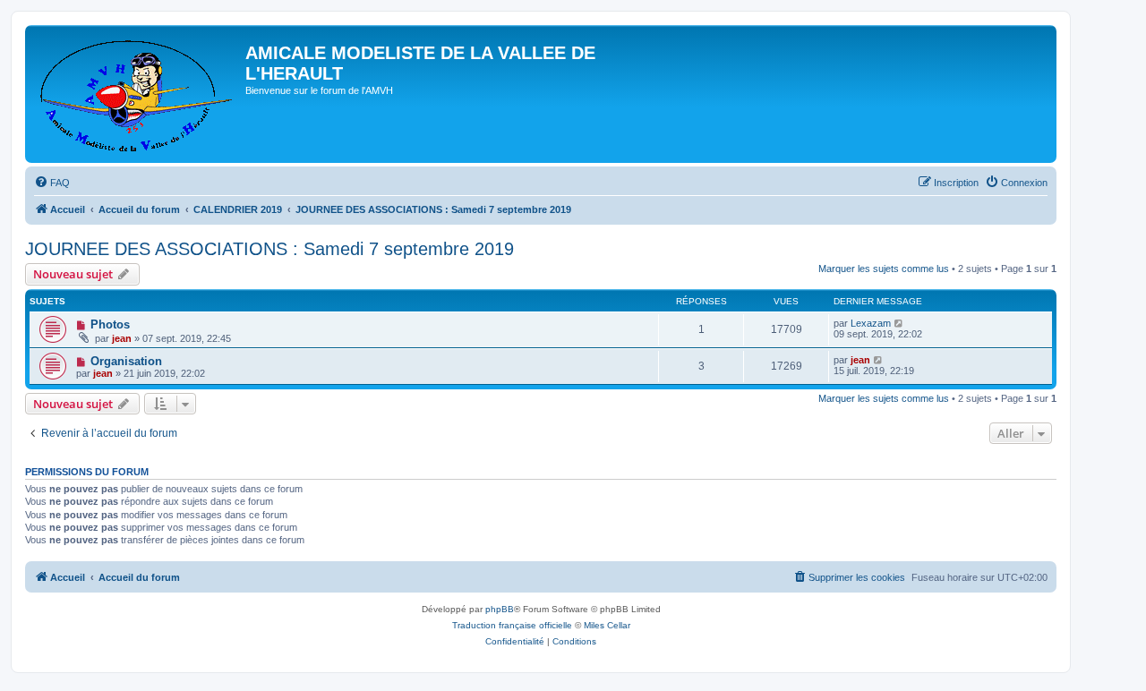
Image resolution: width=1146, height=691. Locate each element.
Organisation (126, 361)
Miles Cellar (607, 625)
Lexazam (871, 323)
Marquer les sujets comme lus (883, 268)
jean (122, 338)
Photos (110, 324)
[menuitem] (52, 182)
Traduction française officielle (512, 625)
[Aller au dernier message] (899, 323)
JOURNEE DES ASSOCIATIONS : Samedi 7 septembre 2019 (269, 249)
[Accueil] (137, 94)
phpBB (499, 609)
